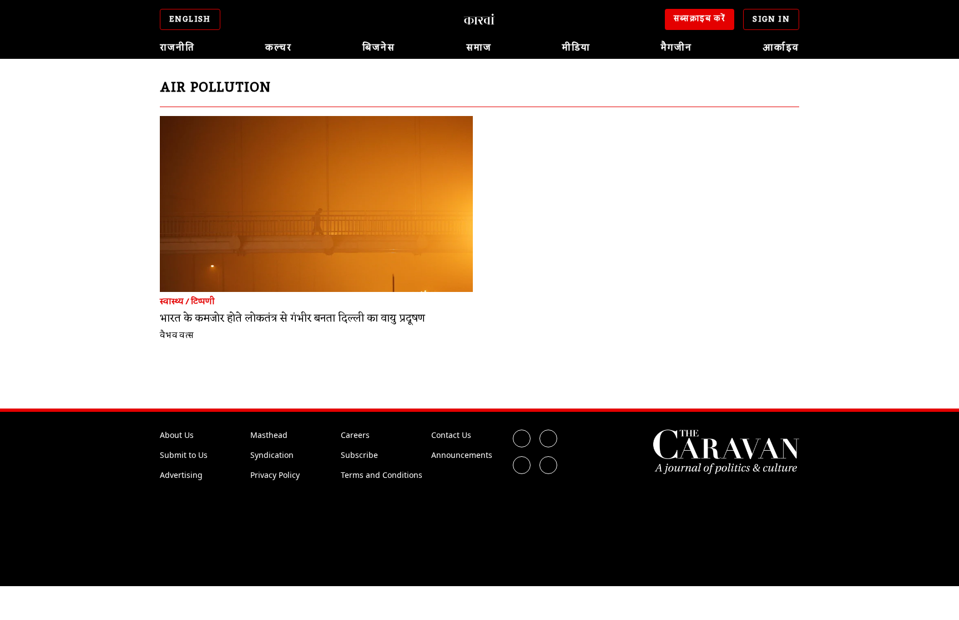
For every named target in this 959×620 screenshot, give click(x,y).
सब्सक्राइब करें (700, 19)
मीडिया (576, 48)
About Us (177, 435)
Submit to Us (184, 455)
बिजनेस (378, 48)
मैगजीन (676, 48)
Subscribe (359, 455)
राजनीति (177, 48)
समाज (479, 48)
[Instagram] (522, 465)
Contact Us (451, 435)
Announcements (461, 455)
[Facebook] (522, 438)
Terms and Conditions (381, 475)
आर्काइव (781, 48)
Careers (355, 435)
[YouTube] (548, 465)
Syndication (272, 455)
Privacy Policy (275, 475)
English (190, 19)
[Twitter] (548, 438)
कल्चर (278, 48)
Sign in (771, 19)
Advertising (181, 475)
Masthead (268, 435)
